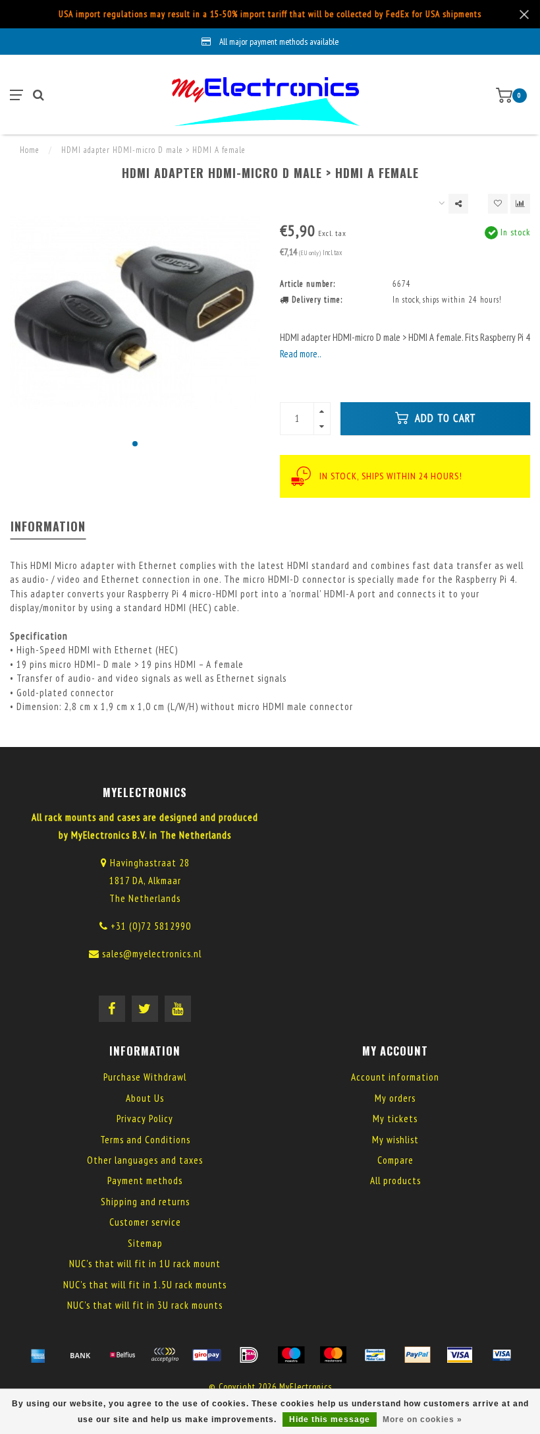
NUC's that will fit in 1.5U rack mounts (145, 1284)
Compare (395, 1160)
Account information (395, 1077)
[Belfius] (122, 1355)
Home (30, 150)
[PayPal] (417, 1355)
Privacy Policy (145, 1118)
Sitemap (145, 1243)
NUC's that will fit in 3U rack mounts (145, 1305)
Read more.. (300, 353)
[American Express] (38, 1355)
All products (395, 1180)
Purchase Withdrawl (144, 1077)
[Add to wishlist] (498, 204)
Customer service (145, 1222)
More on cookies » (422, 1419)
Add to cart (444, 418)
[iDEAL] (248, 1355)
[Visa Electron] (501, 1355)
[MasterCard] (333, 1355)
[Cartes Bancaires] (164, 1355)
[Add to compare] (520, 204)
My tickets (395, 1118)
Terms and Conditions (145, 1139)
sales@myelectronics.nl (152, 953)
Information (48, 526)
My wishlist (395, 1139)
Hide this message (329, 1419)
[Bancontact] (375, 1355)
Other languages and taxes (145, 1160)
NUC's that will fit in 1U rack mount (145, 1263)
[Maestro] (291, 1355)
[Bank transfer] (80, 1355)
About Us (145, 1098)
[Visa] (459, 1355)
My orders (395, 1098)
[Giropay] (206, 1355)
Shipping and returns (145, 1201)
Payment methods (144, 1180)
